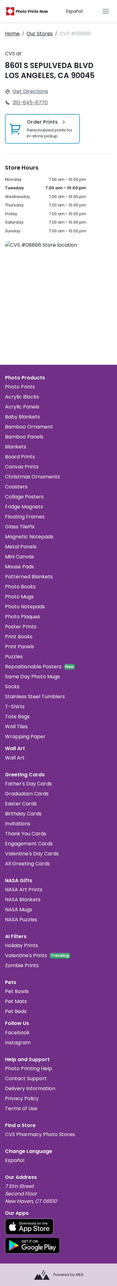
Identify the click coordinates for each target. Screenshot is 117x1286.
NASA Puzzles (21, 919)
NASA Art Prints (23, 889)
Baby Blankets (22, 416)
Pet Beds (16, 1011)
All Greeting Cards (27, 863)
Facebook (17, 1032)
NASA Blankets (23, 899)
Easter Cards (21, 803)
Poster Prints (21, 626)
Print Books (18, 636)
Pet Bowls (17, 991)
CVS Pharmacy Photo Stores (40, 1134)
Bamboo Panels (24, 436)
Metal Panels (21, 546)
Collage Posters (24, 496)
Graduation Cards (27, 793)
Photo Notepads (25, 606)
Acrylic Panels (22, 406)
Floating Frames (25, 516)
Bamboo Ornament (29, 426)
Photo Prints (20, 386)
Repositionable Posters (33, 666)
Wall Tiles (16, 726)
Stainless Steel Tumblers (35, 696)
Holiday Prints (21, 945)
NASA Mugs (18, 909)
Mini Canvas (19, 556)
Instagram (18, 1042)
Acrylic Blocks (22, 396)
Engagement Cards (29, 843)
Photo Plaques (22, 616)
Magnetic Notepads (29, 536)
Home (12, 33)
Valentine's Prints (26, 955)
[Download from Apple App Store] (29, 1227)
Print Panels (19, 646)
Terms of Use (21, 1108)
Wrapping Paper (25, 736)
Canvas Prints (22, 466)
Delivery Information (30, 1088)
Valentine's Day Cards (32, 853)
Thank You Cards (25, 833)
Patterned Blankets (29, 576)
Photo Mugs (19, 596)
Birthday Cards (23, 813)
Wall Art (15, 757)
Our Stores (40, 33)
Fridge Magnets (24, 506)
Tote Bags (17, 716)
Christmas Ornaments (32, 476)
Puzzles (14, 656)
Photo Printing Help (28, 1068)
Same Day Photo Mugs (32, 676)
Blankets (15, 446)
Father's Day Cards (28, 783)
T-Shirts (15, 706)
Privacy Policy (22, 1098)
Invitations (17, 823)
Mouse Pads (19, 566)
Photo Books (20, 586)
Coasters (16, 486)
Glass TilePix (20, 526)
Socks (12, 686)
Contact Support (26, 1078)
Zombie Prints (22, 965)
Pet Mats (16, 1001)
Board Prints (20, 456)
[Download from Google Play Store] (32, 1245)
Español (74, 11)
